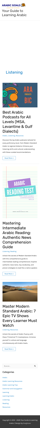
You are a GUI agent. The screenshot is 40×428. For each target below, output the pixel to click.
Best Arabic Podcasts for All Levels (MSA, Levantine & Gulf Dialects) (17, 122)
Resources (20, 136)
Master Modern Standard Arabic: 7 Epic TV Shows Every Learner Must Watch (20, 316)
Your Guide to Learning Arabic (14, 13)
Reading (13, 251)
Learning (6, 392)
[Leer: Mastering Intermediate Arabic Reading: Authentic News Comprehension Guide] (20, 192)
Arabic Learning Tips (10, 385)
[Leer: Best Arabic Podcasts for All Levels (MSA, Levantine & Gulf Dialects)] (20, 95)
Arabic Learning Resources (12, 381)
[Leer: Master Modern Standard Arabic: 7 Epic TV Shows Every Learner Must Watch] (20, 291)
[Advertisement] (20, 41)
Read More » (9, 157)
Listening (11, 136)
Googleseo (27, 423)
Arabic (5, 136)
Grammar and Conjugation (12, 389)
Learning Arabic (8, 396)
